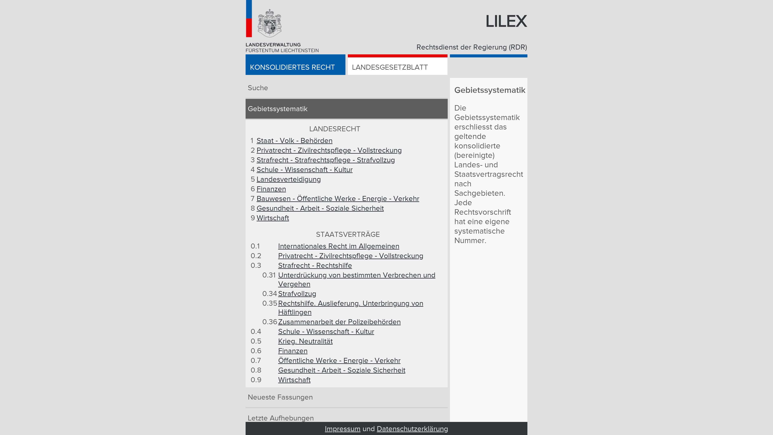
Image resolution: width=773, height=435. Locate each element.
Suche (258, 88)
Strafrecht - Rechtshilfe (315, 265)
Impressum (343, 429)
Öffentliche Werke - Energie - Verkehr (339, 360)
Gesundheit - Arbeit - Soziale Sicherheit (320, 208)
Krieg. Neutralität (305, 341)
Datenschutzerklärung (412, 429)
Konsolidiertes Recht (292, 67)
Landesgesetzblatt (390, 67)
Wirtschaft (273, 218)
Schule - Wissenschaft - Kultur (305, 169)
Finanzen (271, 189)
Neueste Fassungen (280, 397)
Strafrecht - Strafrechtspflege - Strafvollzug (326, 160)
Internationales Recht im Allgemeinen (338, 246)
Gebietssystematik (278, 109)
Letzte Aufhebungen (281, 418)
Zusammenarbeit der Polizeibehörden (339, 322)
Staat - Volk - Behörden (295, 140)
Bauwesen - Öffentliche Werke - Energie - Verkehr (338, 198)
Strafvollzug (297, 293)
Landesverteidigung (289, 179)
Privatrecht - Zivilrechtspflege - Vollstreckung (329, 150)
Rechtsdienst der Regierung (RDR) (471, 47)
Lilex (506, 21)
